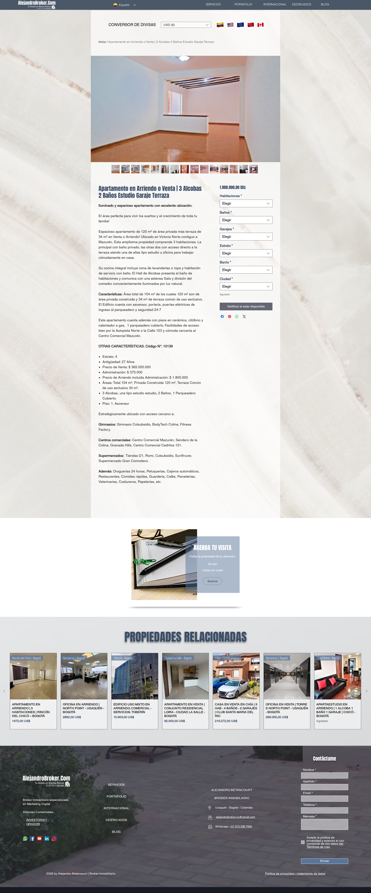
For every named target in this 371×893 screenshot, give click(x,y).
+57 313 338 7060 (240, 826)
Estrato (226, 246)
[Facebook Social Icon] (32, 838)
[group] (185, 691)
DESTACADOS (116, 820)
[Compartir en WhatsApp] (237, 316)
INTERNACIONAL (116, 808)
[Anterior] (4, 691)
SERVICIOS (116, 784)
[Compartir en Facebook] (222, 316)
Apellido (308, 781)
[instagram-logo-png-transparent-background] (54, 838)
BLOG (116, 832)
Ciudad (226, 279)
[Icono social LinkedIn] (46, 838)
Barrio (225, 262)
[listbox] (186, 25)
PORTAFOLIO (116, 796)
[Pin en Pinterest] (229, 316)
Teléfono (309, 804)
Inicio (102, 42)
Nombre (308, 769)
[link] (213, 548)
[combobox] (246, 203)
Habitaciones (231, 196)
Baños (226, 212)
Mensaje (309, 816)
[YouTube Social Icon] (39, 838)
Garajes (227, 229)
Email (307, 793)
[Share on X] (244, 316)
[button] (186, 25)
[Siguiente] (366, 691)
